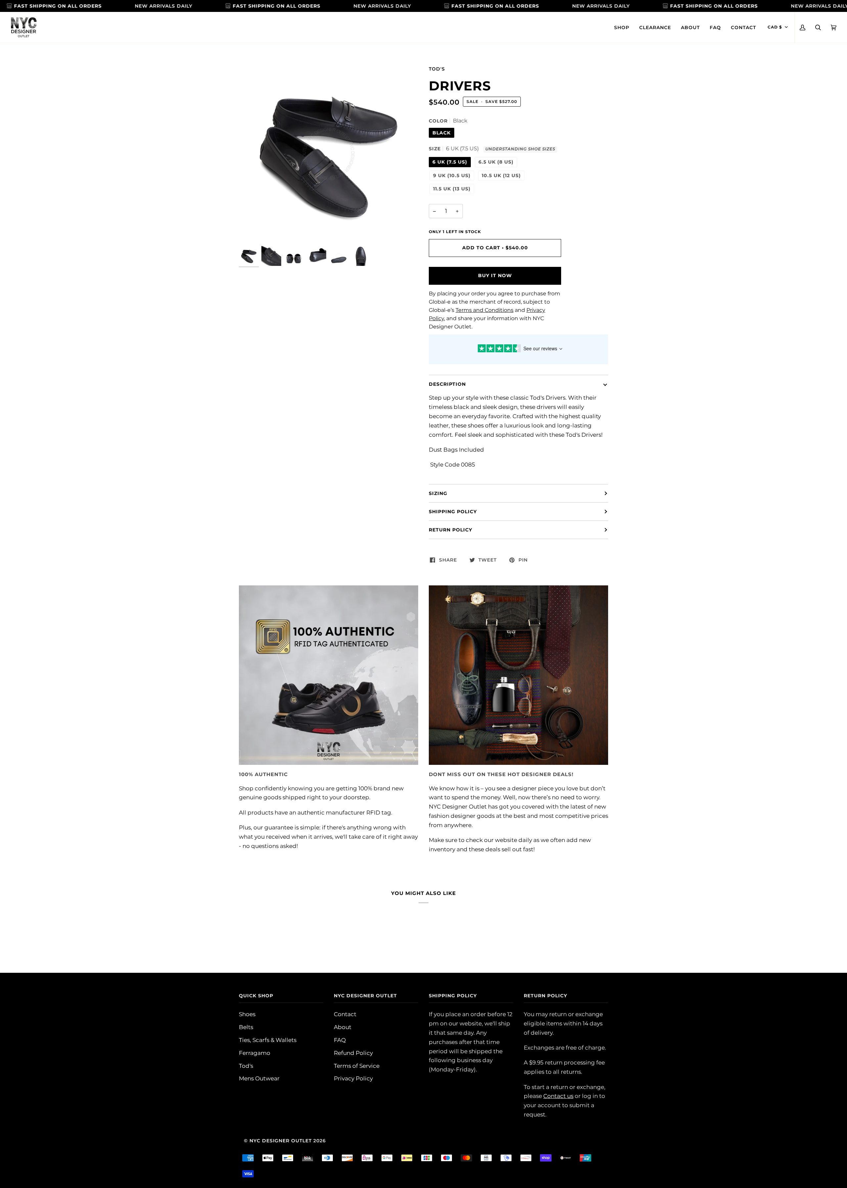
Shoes (247, 1014)
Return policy (450, 529)
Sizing (438, 493)
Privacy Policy (353, 1078)
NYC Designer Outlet (280, 1140)
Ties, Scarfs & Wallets (267, 1039)
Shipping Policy (453, 511)
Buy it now (495, 275)
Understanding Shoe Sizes (520, 149)
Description (447, 384)
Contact (345, 1014)
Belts (246, 1026)
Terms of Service (356, 1065)
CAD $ (775, 27)
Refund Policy (353, 1052)
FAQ (340, 1039)
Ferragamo (254, 1052)
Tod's (437, 69)
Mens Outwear (259, 1078)
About (342, 1026)
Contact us (558, 1095)
